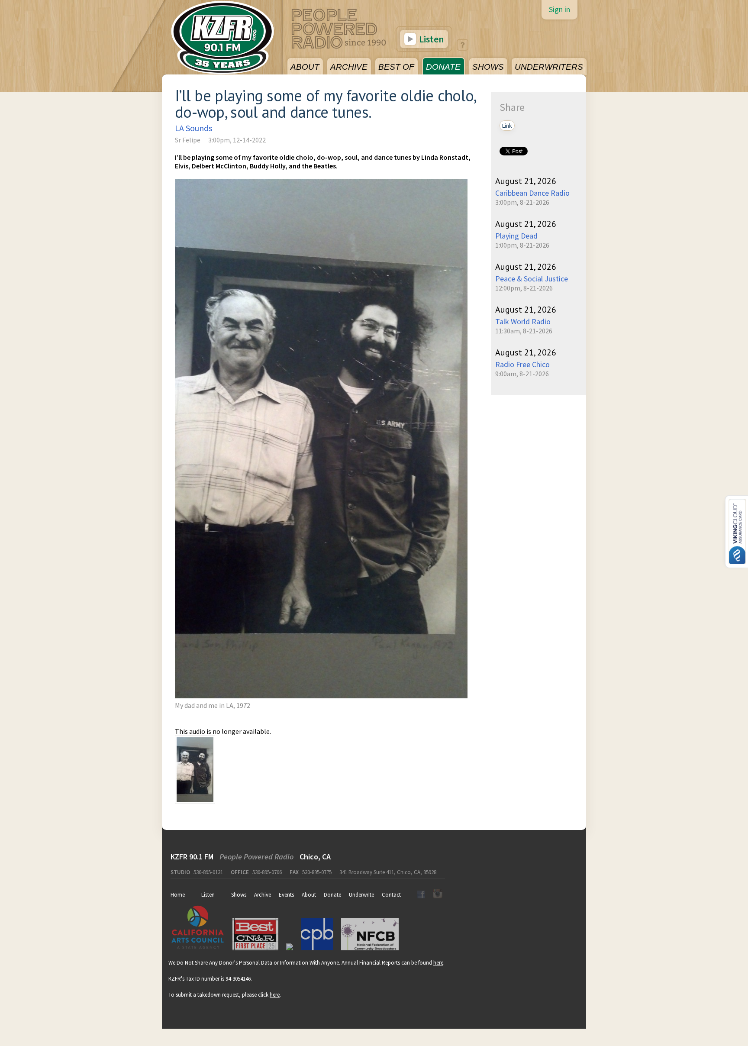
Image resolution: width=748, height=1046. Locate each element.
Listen (430, 39)
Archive (262, 894)
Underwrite (361, 894)
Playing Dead (516, 236)
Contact (391, 894)
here (438, 962)
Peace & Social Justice (531, 279)
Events (286, 894)
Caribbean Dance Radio (532, 193)
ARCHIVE (349, 66)
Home (178, 894)
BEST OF (396, 66)
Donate (332, 894)
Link (507, 125)
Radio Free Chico (522, 364)
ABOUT (304, 66)
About (309, 894)
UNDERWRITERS (549, 66)
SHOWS (488, 66)
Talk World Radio (523, 321)
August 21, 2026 (525, 181)
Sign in (559, 9)
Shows (238, 894)
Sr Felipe (187, 140)
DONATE (443, 66)
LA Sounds (193, 128)
